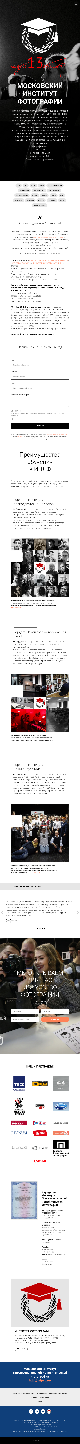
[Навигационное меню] (76, 4)
